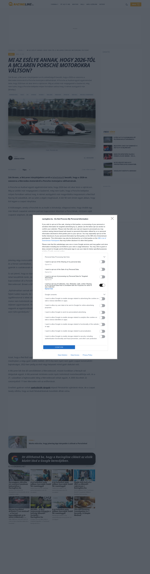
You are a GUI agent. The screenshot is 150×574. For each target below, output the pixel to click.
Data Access (75, 355)
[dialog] (75, 287)
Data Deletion (62, 355)
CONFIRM (59, 347)
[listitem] (75, 257)
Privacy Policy (87, 355)
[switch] (102, 261)
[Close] (113, 219)
